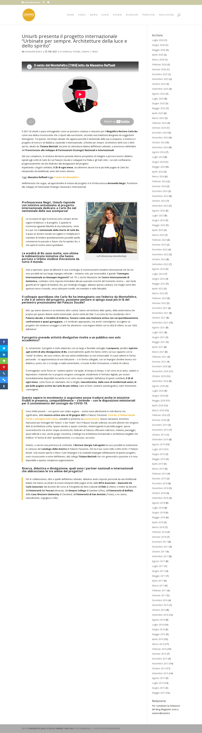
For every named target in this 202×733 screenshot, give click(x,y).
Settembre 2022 (160, 264)
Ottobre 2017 (159, 551)
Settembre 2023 (160, 205)
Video (82, 15)
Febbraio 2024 (159, 181)
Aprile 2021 (157, 346)
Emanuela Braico (33, 51)
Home (70, 15)
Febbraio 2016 (159, 648)
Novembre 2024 (160, 137)
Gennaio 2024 (159, 186)
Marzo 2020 (158, 410)
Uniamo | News (89, 51)
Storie (117, 15)
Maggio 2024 (158, 166)
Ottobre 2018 (159, 493)
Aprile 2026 (157, 54)
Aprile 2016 (157, 639)
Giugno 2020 (158, 395)
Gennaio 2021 (159, 361)
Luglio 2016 (158, 624)
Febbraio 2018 (159, 531)
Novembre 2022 (160, 254)
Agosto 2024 (158, 152)
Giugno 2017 (158, 570)
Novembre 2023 (160, 196)
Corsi (105, 15)
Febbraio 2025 (159, 122)
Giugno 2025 (158, 103)
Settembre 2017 (160, 556)
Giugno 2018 (158, 512)
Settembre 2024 (160, 147)
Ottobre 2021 (159, 317)
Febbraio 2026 (159, 64)
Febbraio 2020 (159, 415)
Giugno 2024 (158, 161)
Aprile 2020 (157, 405)
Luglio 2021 (158, 332)
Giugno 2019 (158, 454)
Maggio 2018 (158, 517)
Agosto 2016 (158, 619)
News (94, 15)
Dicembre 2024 (160, 132)
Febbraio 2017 (159, 590)
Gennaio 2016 (159, 653)
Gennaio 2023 (159, 244)
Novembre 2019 (160, 429)
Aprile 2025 (157, 113)
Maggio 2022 (158, 283)
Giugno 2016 (158, 629)
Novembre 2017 (160, 546)
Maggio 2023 (158, 225)
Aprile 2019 (157, 463)
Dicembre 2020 (160, 366)
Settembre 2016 (160, 614)
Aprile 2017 (157, 580)
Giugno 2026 (158, 44)
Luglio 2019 (158, 449)
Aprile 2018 (157, 522)
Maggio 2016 (158, 634)
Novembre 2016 (160, 604)
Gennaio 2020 (159, 419)
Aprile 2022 (157, 288)
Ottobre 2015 (159, 668)
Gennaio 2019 (159, 478)
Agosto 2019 (158, 444)
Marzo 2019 (158, 468)
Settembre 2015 (160, 673)
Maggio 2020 (158, 400)
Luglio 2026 (158, 40)
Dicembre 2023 (160, 191)
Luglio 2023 (158, 215)
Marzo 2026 (158, 59)
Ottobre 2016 (159, 609)
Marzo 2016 (158, 644)
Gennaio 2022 (159, 303)
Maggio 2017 (158, 575)
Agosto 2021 (158, 327)
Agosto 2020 (158, 385)
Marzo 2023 (158, 234)
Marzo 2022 (158, 293)
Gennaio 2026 (159, 69)
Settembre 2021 (160, 322)
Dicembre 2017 (160, 541)
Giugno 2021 (158, 337)
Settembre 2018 (160, 497)
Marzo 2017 (158, 585)
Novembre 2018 (160, 488)
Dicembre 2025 (160, 74)
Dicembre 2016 (160, 600)
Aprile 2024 (157, 171)
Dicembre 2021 (160, 307)
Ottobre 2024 (159, 142)
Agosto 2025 (158, 93)
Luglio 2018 (158, 507)
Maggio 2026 (158, 49)
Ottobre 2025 (159, 83)
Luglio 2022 (158, 273)
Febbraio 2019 (159, 473)
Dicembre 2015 (160, 658)
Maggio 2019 (158, 459)
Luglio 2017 (158, 566)
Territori (148, 15)
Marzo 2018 (158, 527)
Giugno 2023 (158, 220)
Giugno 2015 (158, 687)
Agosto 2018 (158, 502)
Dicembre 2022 (160, 249)
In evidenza (65, 51)
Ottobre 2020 (159, 376)
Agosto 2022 (158, 268)
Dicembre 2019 (160, 424)
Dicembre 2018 (160, 483)
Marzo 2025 (158, 118)
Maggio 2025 (158, 108)
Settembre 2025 (160, 88)
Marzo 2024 (158, 176)
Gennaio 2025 (159, 127)
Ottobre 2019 (159, 434)
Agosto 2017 (158, 561)
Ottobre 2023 (159, 200)
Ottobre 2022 (159, 259)
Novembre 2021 (160, 312)
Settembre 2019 (160, 439)
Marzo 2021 (158, 351)
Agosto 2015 (158, 678)
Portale (76, 51)
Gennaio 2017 (159, 595)
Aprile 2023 (157, 230)
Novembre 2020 (160, 371)
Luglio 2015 (158, 682)
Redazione (166, 15)
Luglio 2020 (158, 390)
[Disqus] (80, 544)
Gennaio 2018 (159, 536)
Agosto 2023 (158, 210)
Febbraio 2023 (159, 239)
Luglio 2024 (158, 156)
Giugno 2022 (158, 278)
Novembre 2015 (160, 663)
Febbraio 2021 (159, 356)
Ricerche (132, 15)
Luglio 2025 (158, 98)
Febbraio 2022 (159, 298)
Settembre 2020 (160, 381)
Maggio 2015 (158, 692)
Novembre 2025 (160, 78)
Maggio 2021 (158, 341)
